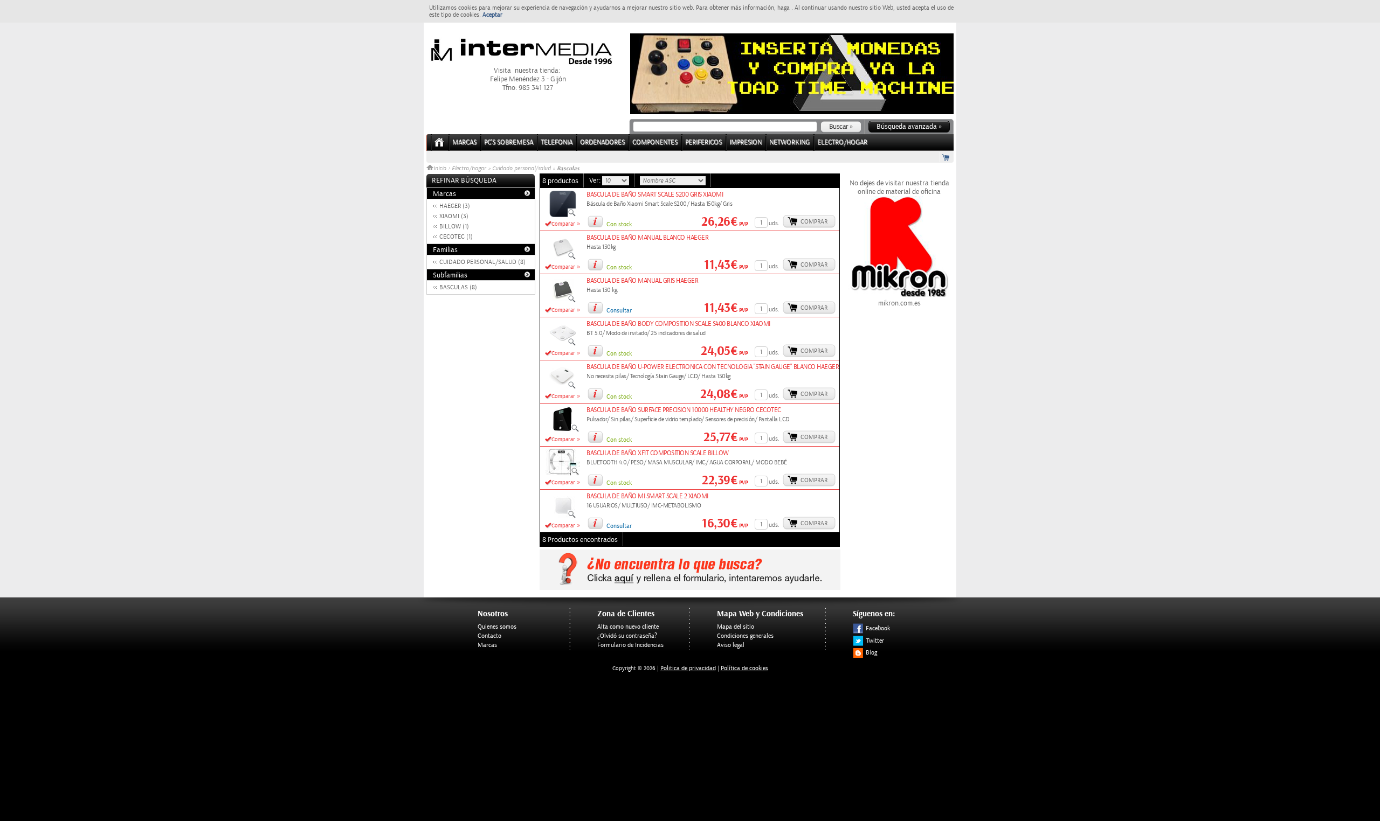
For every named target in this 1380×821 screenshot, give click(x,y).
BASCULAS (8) (458, 287)
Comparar (563, 224)
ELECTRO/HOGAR (842, 142)
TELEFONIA (556, 142)
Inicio (440, 168)
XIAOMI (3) (453, 216)
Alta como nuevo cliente (628, 626)
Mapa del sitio (735, 626)
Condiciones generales (745, 635)
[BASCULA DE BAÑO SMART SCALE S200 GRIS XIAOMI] (562, 215)
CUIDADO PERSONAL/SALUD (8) (482, 262)
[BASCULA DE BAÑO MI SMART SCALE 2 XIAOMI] (562, 516)
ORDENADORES (602, 142)
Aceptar (492, 14)
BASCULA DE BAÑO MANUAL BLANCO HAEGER (647, 238)
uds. (774, 223)
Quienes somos (497, 626)
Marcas (464, 142)
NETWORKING (789, 142)
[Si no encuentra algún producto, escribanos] (690, 587)
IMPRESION (745, 142)
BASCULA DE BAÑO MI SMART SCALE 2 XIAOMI (647, 496)
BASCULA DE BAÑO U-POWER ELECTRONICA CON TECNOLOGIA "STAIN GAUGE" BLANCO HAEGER (712, 367)
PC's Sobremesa (508, 142)
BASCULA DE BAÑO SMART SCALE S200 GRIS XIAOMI (654, 195)
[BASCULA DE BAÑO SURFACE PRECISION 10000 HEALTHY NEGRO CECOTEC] (562, 430)
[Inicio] (439, 146)
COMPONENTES (655, 142)
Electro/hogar (469, 168)
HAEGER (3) (454, 206)
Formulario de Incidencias (630, 645)
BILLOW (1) (454, 226)
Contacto (489, 635)
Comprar (814, 221)
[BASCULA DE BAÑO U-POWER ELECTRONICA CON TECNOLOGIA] (562, 387)
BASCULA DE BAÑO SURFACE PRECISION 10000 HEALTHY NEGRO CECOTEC (683, 410)
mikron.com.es (899, 303)
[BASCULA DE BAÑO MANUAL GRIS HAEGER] (562, 301)
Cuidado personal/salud (521, 168)
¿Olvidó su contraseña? (627, 635)
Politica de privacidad (688, 668)
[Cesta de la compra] (946, 157)
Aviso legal (730, 645)
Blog (871, 652)
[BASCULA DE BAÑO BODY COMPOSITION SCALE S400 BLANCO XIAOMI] (562, 344)
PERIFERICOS (703, 142)
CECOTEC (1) (456, 236)
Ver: (595, 180)
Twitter (875, 640)
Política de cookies (744, 668)
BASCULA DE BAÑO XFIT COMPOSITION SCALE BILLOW (657, 453)
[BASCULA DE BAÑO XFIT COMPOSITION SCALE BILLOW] (562, 473)
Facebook (878, 628)
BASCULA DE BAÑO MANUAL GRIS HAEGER (642, 281)
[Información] (595, 221)
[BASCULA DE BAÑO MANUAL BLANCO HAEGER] (562, 258)
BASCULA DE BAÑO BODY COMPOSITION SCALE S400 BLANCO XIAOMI (678, 324)
